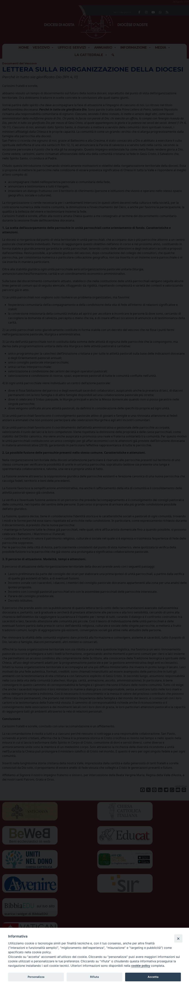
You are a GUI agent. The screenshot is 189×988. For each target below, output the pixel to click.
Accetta (153, 977)
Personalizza (36, 977)
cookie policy (140, 965)
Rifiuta (94, 977)
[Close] (178, 938)
